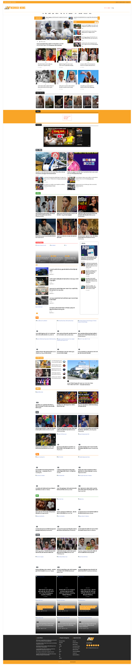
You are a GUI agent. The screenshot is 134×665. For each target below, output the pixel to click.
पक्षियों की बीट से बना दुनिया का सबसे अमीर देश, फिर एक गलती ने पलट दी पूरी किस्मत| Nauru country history (46, 592)
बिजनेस (60, 651)
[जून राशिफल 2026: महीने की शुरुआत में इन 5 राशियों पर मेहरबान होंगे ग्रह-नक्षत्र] (67, 397)
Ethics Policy (75, 644)
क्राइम (53, 13)
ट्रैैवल (37, 622)
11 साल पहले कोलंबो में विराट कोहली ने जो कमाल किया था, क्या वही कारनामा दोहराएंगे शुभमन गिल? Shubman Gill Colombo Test (50, 45)
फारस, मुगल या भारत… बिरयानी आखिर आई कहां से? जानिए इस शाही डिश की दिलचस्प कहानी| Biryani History (88, 592)
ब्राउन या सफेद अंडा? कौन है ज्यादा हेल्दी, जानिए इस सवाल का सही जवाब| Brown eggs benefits (45, 607)
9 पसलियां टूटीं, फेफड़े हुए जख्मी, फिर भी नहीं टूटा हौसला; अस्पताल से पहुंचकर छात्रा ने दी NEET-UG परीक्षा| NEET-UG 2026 (66, 471)
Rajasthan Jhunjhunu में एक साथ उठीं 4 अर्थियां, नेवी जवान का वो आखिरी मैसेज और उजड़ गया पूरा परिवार (90, 26)
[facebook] (104, 8)
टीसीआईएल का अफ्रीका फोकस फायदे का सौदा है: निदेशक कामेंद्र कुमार (70, 259)
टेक (37, 331)
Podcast (85, 13)
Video (90, 13)
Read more (51, 274)
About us (117, 2)
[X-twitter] (89, 645)
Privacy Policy (75, 642)
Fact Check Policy (76, 647)
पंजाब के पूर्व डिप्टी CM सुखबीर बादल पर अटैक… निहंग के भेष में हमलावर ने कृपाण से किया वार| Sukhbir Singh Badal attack (45, 65)
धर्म (66, 13)
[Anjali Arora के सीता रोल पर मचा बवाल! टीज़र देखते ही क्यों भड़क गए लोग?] (67, 227)
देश (43, 13)
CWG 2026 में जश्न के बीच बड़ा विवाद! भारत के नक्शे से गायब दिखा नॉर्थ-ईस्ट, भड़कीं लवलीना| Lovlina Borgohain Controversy (88, 430)
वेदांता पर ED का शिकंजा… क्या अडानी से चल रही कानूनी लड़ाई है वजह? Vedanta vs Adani (91, 287)
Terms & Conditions (76, 651)
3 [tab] (70, 21)
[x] (107, 8)
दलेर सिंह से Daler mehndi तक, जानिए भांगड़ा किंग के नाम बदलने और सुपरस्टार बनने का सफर (56, 374)
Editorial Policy (75, 649)
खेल (64, 13)
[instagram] (106, 8)
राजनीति (49, 13)
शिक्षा (61, 13)
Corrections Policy (76, 646)
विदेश (46, 13)
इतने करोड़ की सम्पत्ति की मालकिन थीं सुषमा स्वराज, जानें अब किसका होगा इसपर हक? (42, 259)
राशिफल (37, 402)
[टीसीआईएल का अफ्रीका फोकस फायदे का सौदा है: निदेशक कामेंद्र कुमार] (71, 254)
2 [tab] (68, 21)
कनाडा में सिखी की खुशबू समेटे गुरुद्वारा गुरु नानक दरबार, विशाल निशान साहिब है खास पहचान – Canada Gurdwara (57, 362)
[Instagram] (94, 645)
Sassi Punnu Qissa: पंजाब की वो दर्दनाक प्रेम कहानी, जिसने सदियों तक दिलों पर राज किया (56, 366)
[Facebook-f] (87, 645)
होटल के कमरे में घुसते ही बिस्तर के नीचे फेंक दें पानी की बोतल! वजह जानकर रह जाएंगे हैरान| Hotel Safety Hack (45, 625)
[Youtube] (92, 645)
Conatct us (128, 2)
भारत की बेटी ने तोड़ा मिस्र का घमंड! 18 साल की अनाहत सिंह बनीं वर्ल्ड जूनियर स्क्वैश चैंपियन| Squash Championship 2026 (88, 448)
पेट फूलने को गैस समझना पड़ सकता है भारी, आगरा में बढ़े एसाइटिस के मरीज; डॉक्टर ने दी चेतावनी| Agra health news (88, 608)
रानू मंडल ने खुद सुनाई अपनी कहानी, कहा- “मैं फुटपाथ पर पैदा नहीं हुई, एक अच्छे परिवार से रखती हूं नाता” (57, 259)
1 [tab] (67, 21)
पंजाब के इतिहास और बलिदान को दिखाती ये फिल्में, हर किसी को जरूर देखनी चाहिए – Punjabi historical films (43, 365)
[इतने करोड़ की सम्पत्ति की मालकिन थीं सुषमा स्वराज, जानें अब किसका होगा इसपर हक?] (43, 254)
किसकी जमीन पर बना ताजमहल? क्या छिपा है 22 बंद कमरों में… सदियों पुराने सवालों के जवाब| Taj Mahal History (67, 592)
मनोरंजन (57, 13)
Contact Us (75, 653)
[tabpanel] (54, 34)
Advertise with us (122, 2)
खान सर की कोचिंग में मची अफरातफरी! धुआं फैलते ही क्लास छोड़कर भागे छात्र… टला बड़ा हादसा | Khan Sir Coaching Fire (45, 471)
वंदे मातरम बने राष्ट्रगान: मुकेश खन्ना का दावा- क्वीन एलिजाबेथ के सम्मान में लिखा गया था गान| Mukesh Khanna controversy (88, 237)
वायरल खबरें (80, 13)
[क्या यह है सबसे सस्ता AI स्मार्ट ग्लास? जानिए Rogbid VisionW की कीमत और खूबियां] (67, 344)
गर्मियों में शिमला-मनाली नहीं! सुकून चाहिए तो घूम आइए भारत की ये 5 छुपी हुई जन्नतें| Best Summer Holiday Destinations (87, 625)
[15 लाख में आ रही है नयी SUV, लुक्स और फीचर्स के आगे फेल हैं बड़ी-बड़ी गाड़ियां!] (42, 271)
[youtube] (109, 8)
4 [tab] (71, 21)
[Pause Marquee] (99, 18)
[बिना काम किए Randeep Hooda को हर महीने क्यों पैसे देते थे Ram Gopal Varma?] (46, 227)
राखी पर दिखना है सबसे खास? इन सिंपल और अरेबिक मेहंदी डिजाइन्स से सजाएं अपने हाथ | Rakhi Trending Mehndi (66, 608)
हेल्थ (36, 509)
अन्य (75, 13)
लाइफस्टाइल (70, 13)
